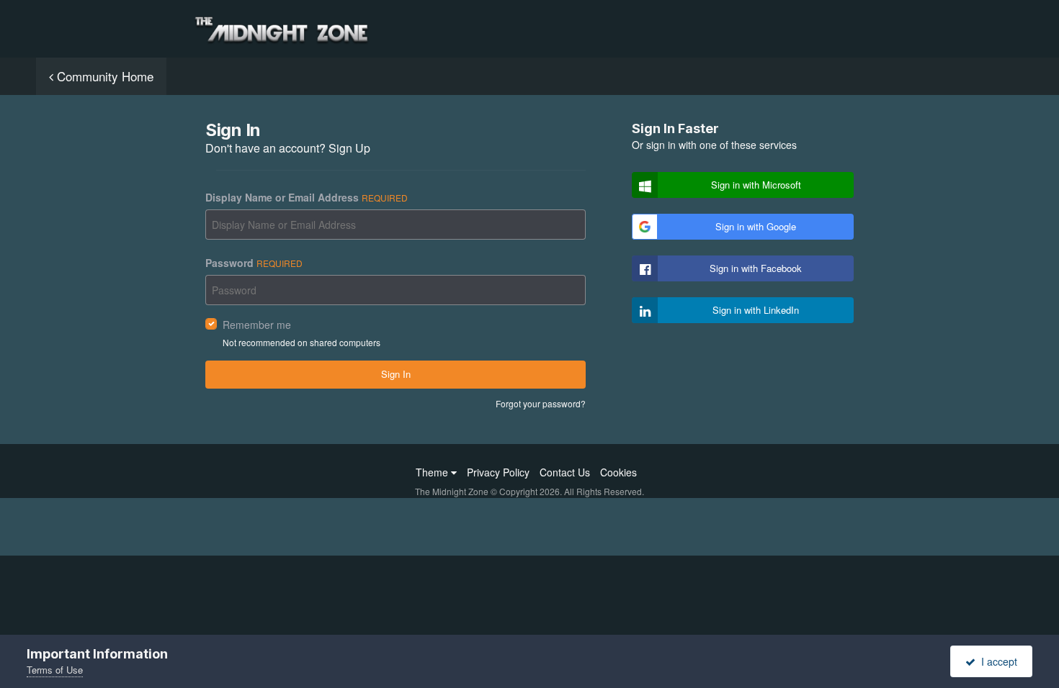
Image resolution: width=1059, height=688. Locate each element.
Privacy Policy (498, 472)
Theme (433, 472)
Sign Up (349, 148)
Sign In (396, 374)
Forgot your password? (541, 403)
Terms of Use (55, 669)
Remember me (257, 324)
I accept (996, 661)
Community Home (103, 76)
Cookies (618, 472)
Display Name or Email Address (306, 197)
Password (254, 262)
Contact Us (565, 472)
